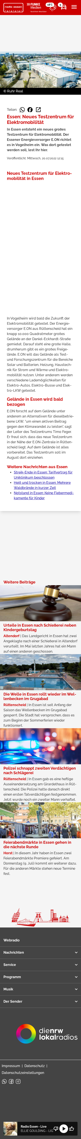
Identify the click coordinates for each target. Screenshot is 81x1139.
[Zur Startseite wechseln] (13, 8)
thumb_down (56, 1128)
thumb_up (71, 1128)
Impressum (11, 1066)
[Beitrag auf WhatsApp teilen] (22, 109)
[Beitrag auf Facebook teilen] (30, 109)
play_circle (64, 1129)
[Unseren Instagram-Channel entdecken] (18, 1081)
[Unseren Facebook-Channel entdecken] (11, 1081)
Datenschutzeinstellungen (23, 1073)
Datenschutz (34, 1066)
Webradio (11, 940)
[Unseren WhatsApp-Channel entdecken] (4, 1081)
